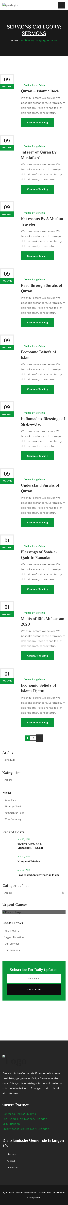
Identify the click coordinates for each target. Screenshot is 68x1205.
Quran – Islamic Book (40, 91)
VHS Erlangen (11, 1123)
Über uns (11, 1154)
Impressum (12, 1167)
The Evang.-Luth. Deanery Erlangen (24, 1118)
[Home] (10, 5)
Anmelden (10, 800)
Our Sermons (12, 950)
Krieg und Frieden (28, 861)
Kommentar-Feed (14, 812)
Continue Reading (37, 122)
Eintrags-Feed (12, 806)
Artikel (8, 779)
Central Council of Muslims (19, 1113)
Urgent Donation (14, 937)
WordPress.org (12, 819)
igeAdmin (40, 85)
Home (14, 40)
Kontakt (11, 1161)
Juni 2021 (9, 759)
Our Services (11, 943)
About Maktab (12, 931)
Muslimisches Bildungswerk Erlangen (25, 1128)
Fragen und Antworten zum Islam (38, 874)
